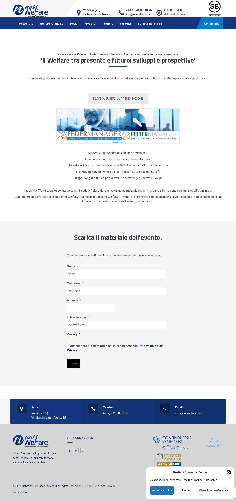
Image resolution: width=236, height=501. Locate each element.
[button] (228, 472)
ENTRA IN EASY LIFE (150, 23)
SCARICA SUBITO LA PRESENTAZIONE (118, 98)
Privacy (111, 486)
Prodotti (90, 23)
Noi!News (125, 23)
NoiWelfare (25, 23)
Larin (26, 492)
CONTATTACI (212, 23)
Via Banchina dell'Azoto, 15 (98, 14)
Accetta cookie (162, 490)
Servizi (74, 23)
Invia (74, 363)
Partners (107, 23)
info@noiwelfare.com (139, 14)
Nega (185, 490)
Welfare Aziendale (51, 23)
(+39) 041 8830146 (115, 413)
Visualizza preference (213, 490)
